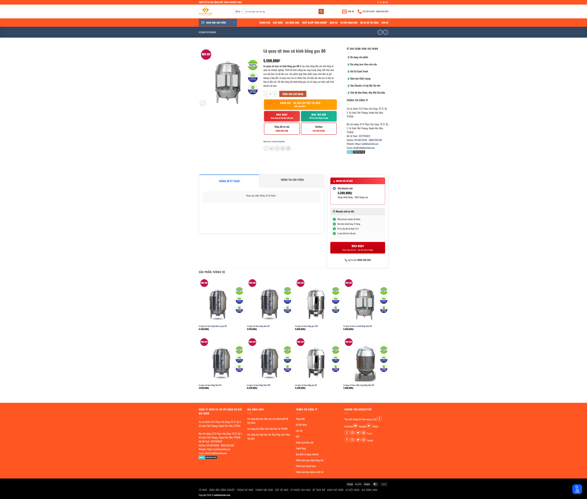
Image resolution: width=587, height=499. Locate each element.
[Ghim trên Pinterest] (282, 148)
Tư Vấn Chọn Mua (349, 22)
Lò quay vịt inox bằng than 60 (210, 385)
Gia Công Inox (292, 22)
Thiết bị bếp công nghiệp (314, 22)
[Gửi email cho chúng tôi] (387, 2)
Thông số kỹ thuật (229, 181)
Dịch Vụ (334, 22)
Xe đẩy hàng (353, 490)
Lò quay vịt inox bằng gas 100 (306, 326)
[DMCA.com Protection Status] (356, 152)
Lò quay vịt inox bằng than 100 (258, 385)
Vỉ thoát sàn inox (301, 490)
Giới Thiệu (278, 22)
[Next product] (380, 32)
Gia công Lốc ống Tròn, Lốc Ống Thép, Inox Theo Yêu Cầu (268, 436)
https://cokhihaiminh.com (366, 144)
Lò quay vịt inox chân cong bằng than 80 (358, 385)
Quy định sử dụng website (307, 454)
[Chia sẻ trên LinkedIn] (288, 148)
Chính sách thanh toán (306, 466)
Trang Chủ (264, 22)
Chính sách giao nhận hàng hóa (310, 460)
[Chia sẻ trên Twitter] (271, 148)
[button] (218, 22)
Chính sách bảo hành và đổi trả (309, 472)
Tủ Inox (203, 490)
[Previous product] (385, 32)
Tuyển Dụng (301, 448)
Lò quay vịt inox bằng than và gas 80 (213, 326)
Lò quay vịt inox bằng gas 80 (306, 385)
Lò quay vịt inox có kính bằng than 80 (357, 326)
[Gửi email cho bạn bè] (277, 148)
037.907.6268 (360, 140)
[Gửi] (321, 11)
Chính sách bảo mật (305, 442)
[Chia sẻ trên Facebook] (266, 148)
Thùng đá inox (245, 490)
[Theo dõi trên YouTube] (355, 425)
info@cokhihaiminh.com (364, 148)
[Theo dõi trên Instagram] (381, 2)
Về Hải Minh (301, 425)
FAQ (297, 436)
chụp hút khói (335, 490)
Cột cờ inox (282, 490)
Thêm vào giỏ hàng (292, 94)
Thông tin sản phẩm (292, 180)
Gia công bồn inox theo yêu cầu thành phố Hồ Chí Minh (267, 421)
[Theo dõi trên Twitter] (384, 2)
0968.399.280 (375, 140)
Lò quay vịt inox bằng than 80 (258, 326)
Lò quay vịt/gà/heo (207, 32)
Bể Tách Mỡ (319, 490)
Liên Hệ (384, 22)
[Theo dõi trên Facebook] (378, 2)
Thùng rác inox (264, 490)
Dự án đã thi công (369, 22)
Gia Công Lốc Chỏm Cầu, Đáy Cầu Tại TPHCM (267, 428)
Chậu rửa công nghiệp (222, 490)
